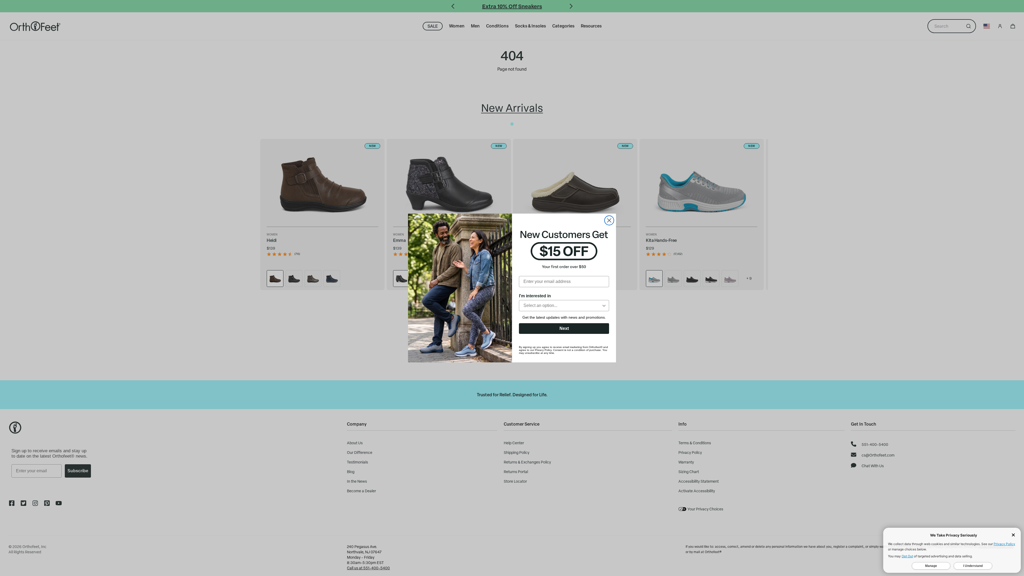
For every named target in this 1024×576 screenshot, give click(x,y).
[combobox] (562, 305)
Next (564, 328)
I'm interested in (535, 296)
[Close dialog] (609, 220)
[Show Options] (604, 305)
